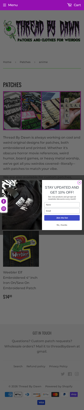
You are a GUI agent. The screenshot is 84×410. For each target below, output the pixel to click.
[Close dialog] (79, 182)
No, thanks (62, 225)
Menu (13, 5)
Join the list (62, 218)
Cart (77, 5)
